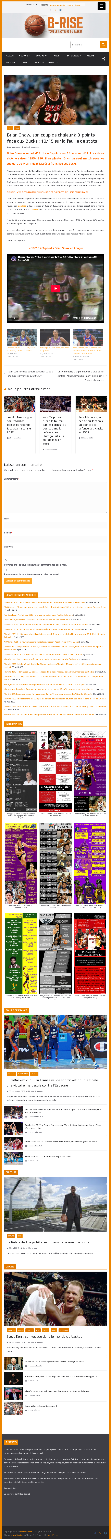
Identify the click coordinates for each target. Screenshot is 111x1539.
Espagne (11, 1074)
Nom (7, 518)
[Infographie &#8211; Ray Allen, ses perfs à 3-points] (55, 337)
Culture (11, 1236)
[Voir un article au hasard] (103, 59)
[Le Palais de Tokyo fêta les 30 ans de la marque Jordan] (55, 1204)
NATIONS (10, 62)
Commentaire (11, 478)
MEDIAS (90, 55)
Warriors (64, 1330)
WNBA (51, 62)
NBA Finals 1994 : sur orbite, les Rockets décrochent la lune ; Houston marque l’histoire (43, 629)
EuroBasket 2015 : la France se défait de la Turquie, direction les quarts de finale (61, 1141)
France (34, 1074)
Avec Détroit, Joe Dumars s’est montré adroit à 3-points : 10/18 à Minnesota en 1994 (87, 351)
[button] (29, 56)
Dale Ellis (35, 209)
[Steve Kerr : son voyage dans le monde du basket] (55, 1299)
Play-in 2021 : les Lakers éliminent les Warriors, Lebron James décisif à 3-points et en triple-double (48, 689)
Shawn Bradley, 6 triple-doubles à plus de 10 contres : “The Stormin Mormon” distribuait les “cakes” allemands (80, 375)
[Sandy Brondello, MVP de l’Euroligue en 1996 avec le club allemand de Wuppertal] (13, 1378)
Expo (19, 1236)
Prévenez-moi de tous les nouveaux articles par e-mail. (31, 574)
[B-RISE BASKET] (55, 15)
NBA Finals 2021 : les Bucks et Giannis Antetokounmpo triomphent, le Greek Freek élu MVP (45, 602)
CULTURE (23, 55)
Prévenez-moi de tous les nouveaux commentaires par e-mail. (35, 564)
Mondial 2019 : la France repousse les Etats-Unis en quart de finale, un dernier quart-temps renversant (63, 1111)
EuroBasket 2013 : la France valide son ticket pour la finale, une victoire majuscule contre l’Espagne (53, 1082)
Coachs (30, 1330)
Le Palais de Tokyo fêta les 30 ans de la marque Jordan (49, 1242)
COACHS (10, 55)
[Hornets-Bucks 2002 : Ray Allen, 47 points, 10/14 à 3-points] (22, 337)
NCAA (38, 62)
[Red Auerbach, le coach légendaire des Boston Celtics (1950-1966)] (13, 1363)
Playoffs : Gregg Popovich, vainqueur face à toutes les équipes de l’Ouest (57, 1391)
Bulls (20, 1330)
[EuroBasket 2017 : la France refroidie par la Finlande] (13, 1158)
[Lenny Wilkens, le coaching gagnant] (13, 1408)
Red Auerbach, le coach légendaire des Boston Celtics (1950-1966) (55, 1362)
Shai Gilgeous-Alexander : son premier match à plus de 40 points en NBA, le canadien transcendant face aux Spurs (55, 607)
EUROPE (40, 55)
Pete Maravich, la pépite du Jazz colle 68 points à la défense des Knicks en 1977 (91, 424)
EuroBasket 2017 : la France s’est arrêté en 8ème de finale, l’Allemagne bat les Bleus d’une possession (63, 1126)
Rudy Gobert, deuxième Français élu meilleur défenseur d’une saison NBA (37, 620)
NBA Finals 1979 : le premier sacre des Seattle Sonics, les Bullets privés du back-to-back (43, 654)
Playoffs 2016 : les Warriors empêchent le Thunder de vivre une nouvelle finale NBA (41, 659)
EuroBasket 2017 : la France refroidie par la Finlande (48, 1156)
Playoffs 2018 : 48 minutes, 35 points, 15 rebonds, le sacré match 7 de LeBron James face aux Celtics (49, 672)
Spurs (45, 1330)
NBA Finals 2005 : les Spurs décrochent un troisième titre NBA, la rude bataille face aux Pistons (46, 624)
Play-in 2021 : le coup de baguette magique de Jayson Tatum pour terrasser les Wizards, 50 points (48, 694)
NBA (25, 62)
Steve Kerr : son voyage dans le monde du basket (44, 1336)
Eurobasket (23, 1074)
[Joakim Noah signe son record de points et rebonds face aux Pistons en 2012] (20, 397)
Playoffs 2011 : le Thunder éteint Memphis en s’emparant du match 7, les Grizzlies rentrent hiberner (49, 714)
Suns (54, 1330)
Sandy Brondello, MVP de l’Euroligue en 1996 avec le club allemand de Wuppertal (61, 1376)
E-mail (8, 532)
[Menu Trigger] (102, 6)
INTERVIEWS (73, 55)
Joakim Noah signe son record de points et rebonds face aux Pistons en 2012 (20, 424)
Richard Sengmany (31, 147)
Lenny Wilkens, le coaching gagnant (41, 1406)
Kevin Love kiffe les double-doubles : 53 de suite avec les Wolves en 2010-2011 (30, 373)
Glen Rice (22, 206)
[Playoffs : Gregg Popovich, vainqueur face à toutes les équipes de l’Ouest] (13, 1393)
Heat (10, 128)
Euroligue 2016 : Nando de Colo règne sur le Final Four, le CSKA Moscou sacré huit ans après (45, 684)
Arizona (11, 1330)
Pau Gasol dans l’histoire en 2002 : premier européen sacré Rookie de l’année (38, 615)
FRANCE (55, 55)
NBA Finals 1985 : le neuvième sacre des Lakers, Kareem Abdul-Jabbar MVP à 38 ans (41, 642)
